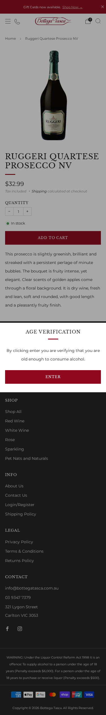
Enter (53, 377)
